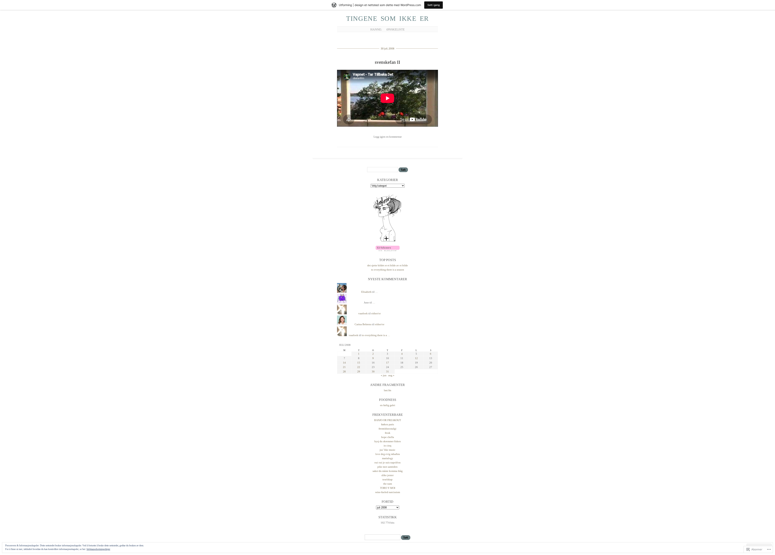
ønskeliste (395, 29)
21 (344, 367)
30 (373, 371)
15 (358, 362)
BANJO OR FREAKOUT (387, 420)
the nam (387, 483)
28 (344, 371)
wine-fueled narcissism (387, 492)
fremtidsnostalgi (387, 428)
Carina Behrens (363, 324)
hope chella (387, 437)
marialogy (387, 458)
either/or (376, 313)
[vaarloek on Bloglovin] (388, 250)
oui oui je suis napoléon (387, 462)
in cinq (387, 445)
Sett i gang (433, 4)
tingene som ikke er (387, 18)
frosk (387, 432)
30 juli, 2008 (387, 48)
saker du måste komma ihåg (388, 470)
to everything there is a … (376, 335)
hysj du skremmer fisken (387, 441)
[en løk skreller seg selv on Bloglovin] (387, 241)
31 (387, 371)
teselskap (387, 479)
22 (358, 367)
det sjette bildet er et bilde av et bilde (387, 265)
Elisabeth (366, 291)
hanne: (376, 29)
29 (358, 371)
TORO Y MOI (387, 487)
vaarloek (363, 313)
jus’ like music (387, 449)
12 (416, 358)
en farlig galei (387, 405)
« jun (383, 375)
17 (387, 362)
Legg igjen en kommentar (388, 136)
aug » (391, 375)
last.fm (387, 390)
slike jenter (387, 475)
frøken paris (387, 424)
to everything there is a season (387, 269)
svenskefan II (387, 62)
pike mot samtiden (387, 466)
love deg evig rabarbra (387, 454)
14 (344, 362)
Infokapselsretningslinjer (98, 549)
